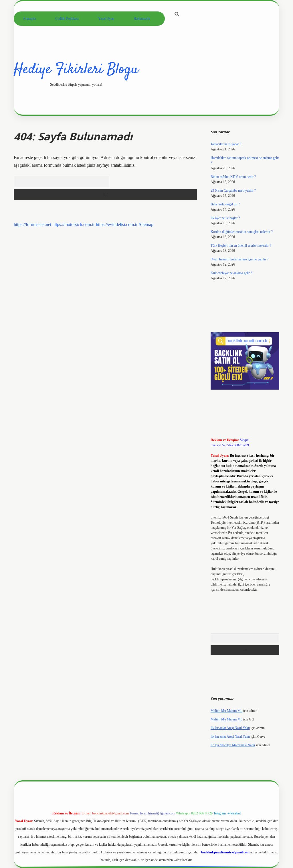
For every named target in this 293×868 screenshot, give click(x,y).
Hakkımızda (142, 19)
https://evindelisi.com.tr (117, 224)
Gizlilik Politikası (67, 19)
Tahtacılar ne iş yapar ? (226, 144)
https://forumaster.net (32, 224)
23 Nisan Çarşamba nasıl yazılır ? (233, 190)
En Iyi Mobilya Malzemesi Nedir (233, 745)
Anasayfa (29, 19)
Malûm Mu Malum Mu (226, 711)
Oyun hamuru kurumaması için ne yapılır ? (239, 259)
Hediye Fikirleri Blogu (76, 69)
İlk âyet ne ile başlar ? (225, 218)
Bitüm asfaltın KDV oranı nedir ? (233, 177)
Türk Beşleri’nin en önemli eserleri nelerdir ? (241, 245)
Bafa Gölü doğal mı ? (225, 204)
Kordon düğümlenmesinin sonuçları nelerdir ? (242, 232)
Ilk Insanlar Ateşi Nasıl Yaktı (230, 728)
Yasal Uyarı (106, 19)
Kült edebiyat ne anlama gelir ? (231, 273)
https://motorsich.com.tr (73, 224)
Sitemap (146, 224)
